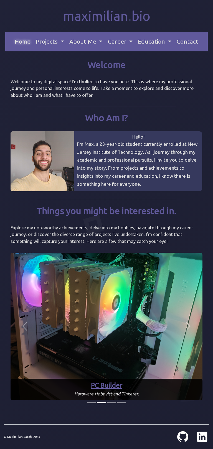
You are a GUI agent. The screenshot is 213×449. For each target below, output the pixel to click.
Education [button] (152, 41)
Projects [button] (47, 41)
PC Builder (106, 385)
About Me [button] (83, 41)
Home (23, 41)
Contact (187, 41)
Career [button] (118, 41)
